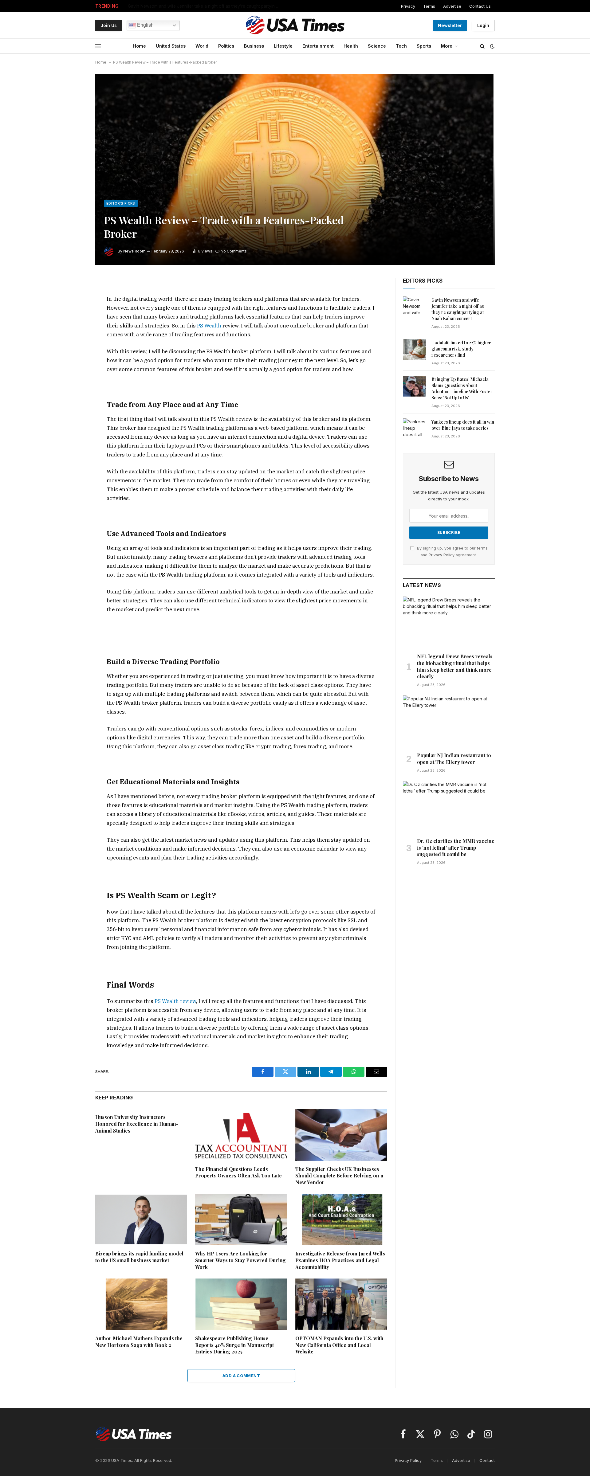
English (145, 25)
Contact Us (480, 6)
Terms (429, 6)
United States (171, 46)
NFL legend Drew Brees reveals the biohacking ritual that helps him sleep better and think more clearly (455, 666)
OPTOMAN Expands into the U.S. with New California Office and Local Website (339, 1345)
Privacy (408, 6)
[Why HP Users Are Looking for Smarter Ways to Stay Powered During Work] (241, 1219)
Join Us (108, 25)
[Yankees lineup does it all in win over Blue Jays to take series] (414, 428)
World (201, 46)
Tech (401, 46)
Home (139, 46)
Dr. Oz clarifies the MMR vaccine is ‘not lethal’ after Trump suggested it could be (455, 848)
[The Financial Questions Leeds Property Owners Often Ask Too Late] (241, 1135)
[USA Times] (295, 25)
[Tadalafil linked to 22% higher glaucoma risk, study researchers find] (414, 349)
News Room (134, 251)
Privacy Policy (441, 555)
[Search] (482, 46)
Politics (226, 46)
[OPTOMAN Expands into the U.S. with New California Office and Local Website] (341, 1304)
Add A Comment (241, 1375)
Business (254, 46)
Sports (424, 46)
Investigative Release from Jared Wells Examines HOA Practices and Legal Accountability (340, 1260)
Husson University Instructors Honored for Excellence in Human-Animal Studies (137, 1124)
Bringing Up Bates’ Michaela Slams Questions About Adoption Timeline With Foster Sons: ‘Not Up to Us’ (462, 388)
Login (483, 25)
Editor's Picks (120, 203)
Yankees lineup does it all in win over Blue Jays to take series (462, 425)
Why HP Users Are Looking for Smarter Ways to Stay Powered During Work (240, 1260)
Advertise (452, 6)
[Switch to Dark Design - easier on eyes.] (492, 46)
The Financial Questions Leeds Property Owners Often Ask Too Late (238, 1172)
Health (351, 46)
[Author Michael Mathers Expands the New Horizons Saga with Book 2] (141, 1304)
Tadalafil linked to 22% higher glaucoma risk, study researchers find (461, 349)
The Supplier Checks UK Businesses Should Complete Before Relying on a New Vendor (339, 1176)
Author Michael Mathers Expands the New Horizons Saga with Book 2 (139, 1341)
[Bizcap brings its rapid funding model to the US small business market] (141, 1219)
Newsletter (450, 25)
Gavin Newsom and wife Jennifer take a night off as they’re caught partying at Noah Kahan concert (204, 6)
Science (377, 46)
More (446, 46)
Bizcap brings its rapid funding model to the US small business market (139, 1256)
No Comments (234, 251)
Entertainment (318, 46)
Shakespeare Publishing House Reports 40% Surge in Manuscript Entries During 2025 (234, 1345)
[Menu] (98, 46)
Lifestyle (283, 46)
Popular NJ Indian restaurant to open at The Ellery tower (454, 758)
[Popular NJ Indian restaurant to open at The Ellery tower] (449, 721)
